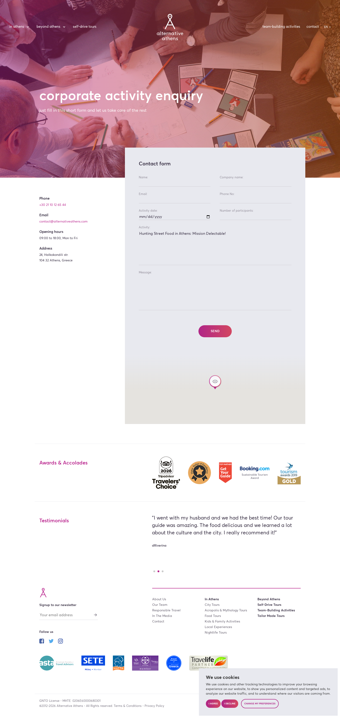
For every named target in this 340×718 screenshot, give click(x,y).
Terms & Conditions (128, 706)
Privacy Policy (154, 706)
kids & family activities (222, 621)
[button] (215, 382)
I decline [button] (229, 704)
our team (159, 605)
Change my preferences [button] (259, 704)
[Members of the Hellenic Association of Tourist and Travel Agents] (119, 662)
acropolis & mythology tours (226, 610)
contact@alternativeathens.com (63, 221)
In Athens (16, 26)
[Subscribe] (95, 614)
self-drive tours (84, 26)
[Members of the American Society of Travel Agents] (56, 662)
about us (159, 599)
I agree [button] (213, 704)
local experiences (218, 627)
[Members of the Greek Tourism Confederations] (93, 662)
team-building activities (281, 26)
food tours (213, 616)
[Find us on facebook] (41, 641)
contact (312, 26)
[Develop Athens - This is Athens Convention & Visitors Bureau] (145, 662)
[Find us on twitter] (51, 641)
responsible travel (166, 610)
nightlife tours (216, 632)
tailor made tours (270, 616)
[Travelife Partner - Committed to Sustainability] (208, 662)
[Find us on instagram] (60, 641)
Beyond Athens (48, 26)
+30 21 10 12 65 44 (52, 205)
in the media (162, 616)
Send (215, 331)
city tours (212, 605)
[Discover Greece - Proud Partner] (174, 662)
